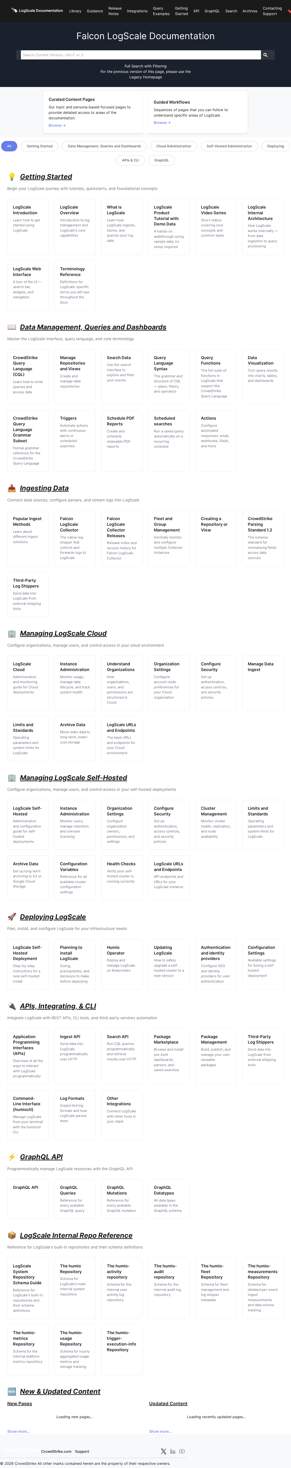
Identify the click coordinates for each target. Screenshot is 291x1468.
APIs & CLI (130, 160)
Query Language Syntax (163, 363)
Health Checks (121, 863)
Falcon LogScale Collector (69, 524)
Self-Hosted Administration (229, 146)
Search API (117, 1036)
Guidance (95, 11)
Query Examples (161, 11)
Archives (250, 11)
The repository (118, 1272)
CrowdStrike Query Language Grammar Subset (25, 429)
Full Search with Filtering (146, 66)
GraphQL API (25, 1187)
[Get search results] (265, 55)
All (9, 146)
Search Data (119, 357)
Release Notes (115, 11)
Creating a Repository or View (214, 524)
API (196, 11)
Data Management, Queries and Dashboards (104, 146)
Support (82, 1451)
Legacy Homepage (145, 77)
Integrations (137, 11)
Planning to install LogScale (71, 953)
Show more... (18, 1431)
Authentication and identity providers (216, 953)
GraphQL (212, 11)
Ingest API (70, 1036)
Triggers (68, 418)
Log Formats (72, 1098)
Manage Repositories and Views (72, 363)
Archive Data (72, 724)
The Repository (263, 1272)
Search (231, 11)
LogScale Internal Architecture (260, 213)
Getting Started (181, 11)
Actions (208, 418)
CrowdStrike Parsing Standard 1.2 (260, 524)
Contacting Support (272, 11)
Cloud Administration (173, 146)
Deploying (275, 146)
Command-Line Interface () (26, 1104)
